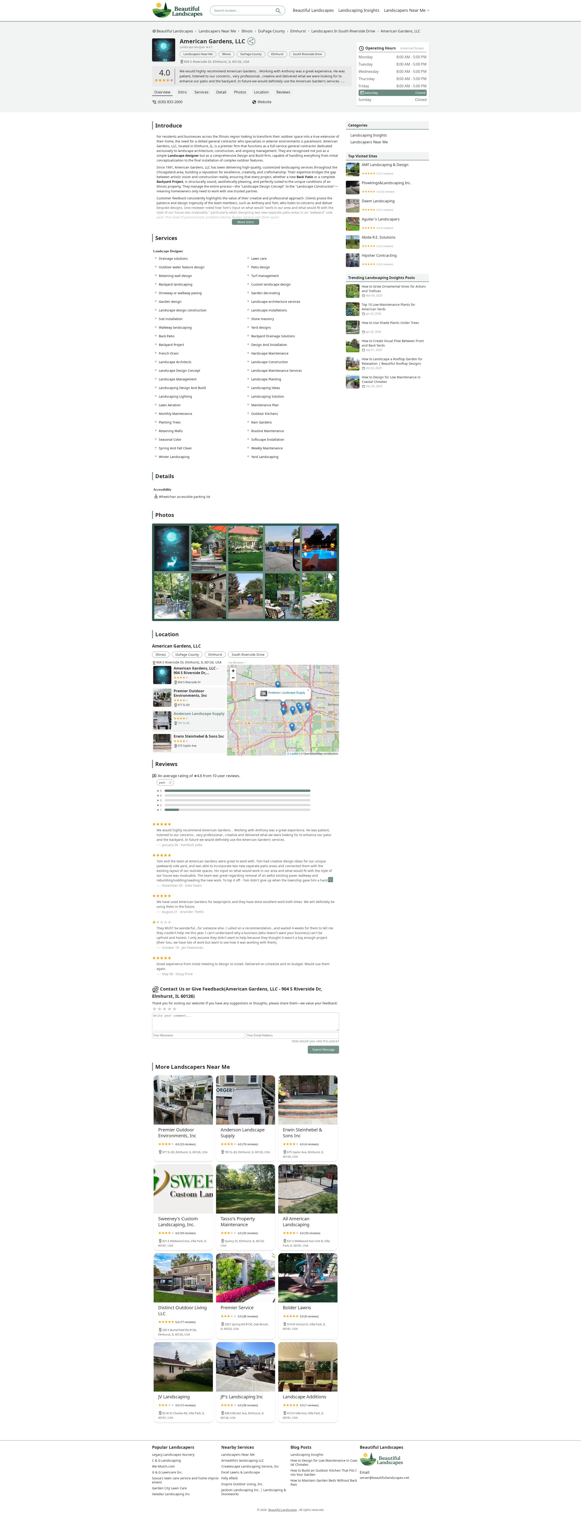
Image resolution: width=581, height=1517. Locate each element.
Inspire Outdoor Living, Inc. (242, 1484)
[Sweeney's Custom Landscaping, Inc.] (183, 1189)
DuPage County (271, 31)
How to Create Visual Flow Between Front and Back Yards (393, 345)
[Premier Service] (245, 1277)
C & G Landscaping (166, 1460)
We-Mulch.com (163, 1466)
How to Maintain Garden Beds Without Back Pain (323, 1482)
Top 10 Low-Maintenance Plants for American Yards (388, 309)
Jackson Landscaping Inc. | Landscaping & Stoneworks (254, 1492)
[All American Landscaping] (307, 1189)
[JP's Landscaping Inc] (245, 1366)
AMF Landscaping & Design (385, 169)
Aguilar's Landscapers (381, 223)
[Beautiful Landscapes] (177, 10)
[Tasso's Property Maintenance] (245, 1189)
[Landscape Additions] (307, 1366)
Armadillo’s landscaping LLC (242, 1460)
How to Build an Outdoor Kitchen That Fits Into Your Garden (323, 1472)
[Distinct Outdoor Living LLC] (183, 1277)
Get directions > (237, 662)
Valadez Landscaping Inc (171, 1494)
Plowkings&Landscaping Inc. (386, 187)
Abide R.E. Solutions (379, 241)
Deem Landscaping (378, 205)
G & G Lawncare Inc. (167, 1472)
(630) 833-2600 (170, 101)
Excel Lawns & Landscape (240, 1472)
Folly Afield (229, 1478)
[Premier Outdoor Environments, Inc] (183, 1100)
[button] (285, 722)
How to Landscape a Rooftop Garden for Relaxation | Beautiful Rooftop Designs (392, 363)
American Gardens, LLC (400, 31)
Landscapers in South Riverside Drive (343, 31)
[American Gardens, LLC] (166, 52)
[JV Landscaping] (183, 1366)
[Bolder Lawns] (307, 1277)
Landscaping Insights (358, 10)
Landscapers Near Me (405, 10)
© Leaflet (292, 753)
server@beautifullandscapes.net (384, 1478)
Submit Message (323, 1049)
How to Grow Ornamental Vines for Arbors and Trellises (394, 290)
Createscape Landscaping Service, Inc (250, 1466)
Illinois (247, 31)
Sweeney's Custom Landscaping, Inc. (283, 693)
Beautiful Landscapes (313, 10)
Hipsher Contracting (379, 259)
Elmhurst (298, 31)
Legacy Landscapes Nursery (173, 1455)
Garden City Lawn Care (169, 1488)
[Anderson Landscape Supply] (245, 1100)
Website (264, 101)
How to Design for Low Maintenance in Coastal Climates (391, 381)
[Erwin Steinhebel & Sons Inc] (307, 1100)
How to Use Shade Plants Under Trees (390, 327)
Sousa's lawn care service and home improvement (185, 1480)
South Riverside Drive (307, 54)
